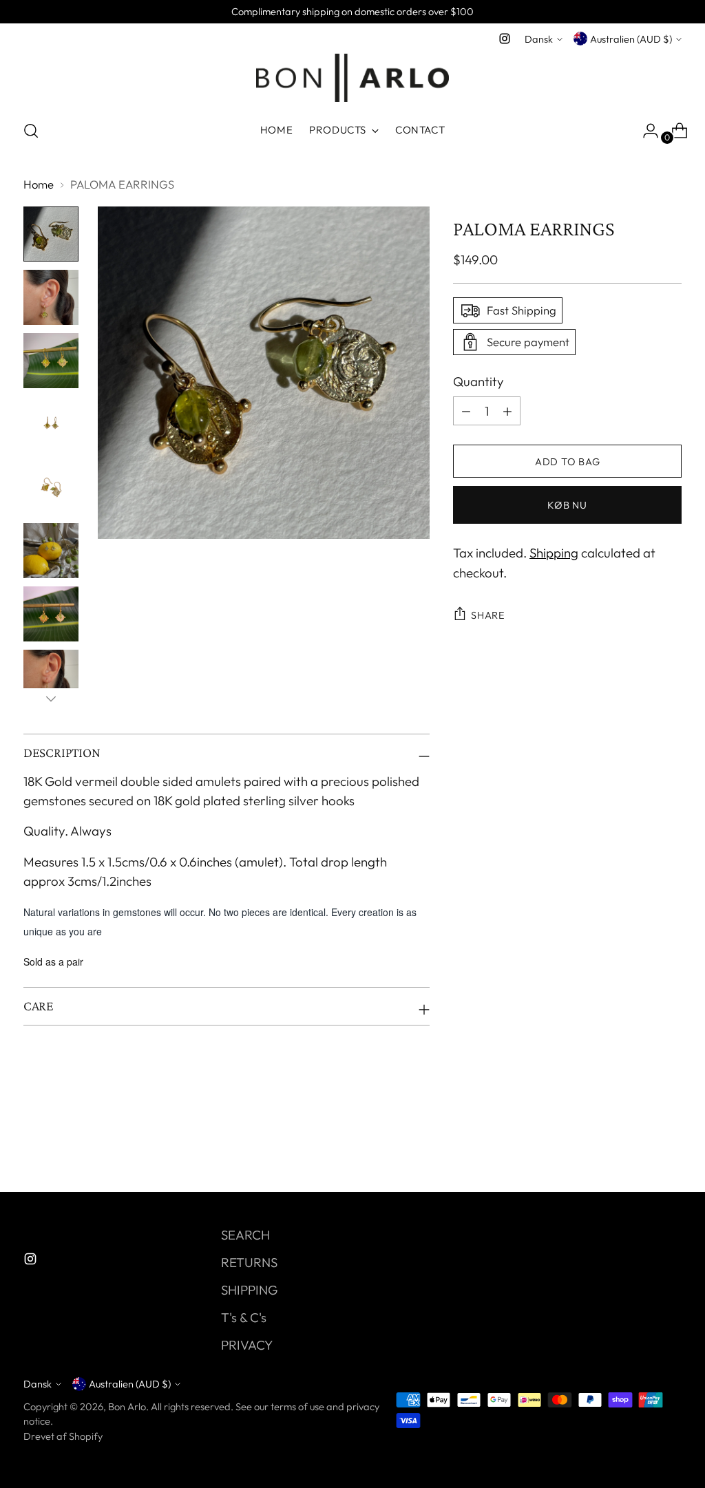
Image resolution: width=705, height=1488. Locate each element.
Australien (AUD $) (631, 38)
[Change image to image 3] (50, 360)
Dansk (539, 38)
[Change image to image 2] (50, 297)
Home (38, 184)
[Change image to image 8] (50, 677)
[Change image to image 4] (50, 423)
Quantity (478, 381)
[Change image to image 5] (50, 487)
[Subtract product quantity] (507, 411)
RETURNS (249, 1262)
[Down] (50, 698)
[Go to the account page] (645, 131)
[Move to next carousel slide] (670, 1144)
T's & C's (243, 1317)
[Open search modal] (31, 131)
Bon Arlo (127, 1406)
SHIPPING (249, 1290)
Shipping (553, 552)
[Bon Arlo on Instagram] (504, 38)
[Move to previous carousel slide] (638, 1145)
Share (488, 614)
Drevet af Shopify (63, 1436)
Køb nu (567, 504)
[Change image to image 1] (50, 234)
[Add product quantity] (466, 411)
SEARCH (245, 1234)
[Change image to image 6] (50, 550)
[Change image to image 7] (50, 613)
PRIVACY (247, 1345)
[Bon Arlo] (352, 78)
